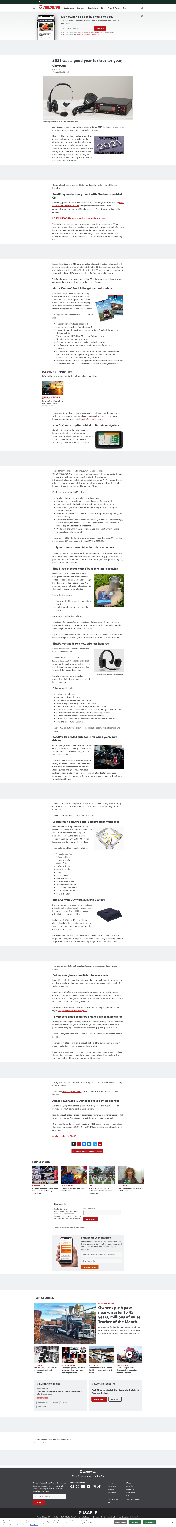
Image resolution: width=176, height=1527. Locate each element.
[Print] (74, 1144)
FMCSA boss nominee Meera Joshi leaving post (129, 1189)
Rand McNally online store (91, 419)
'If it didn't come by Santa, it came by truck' (72, 1189)
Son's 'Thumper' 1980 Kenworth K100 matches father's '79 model (127, 1370)
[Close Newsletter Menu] (141, 16)
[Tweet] (95, 1144)
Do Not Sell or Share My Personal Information (76, 1517)
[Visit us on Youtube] (88, 1486)
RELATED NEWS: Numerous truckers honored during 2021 (79, 218)
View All (115, 1399)
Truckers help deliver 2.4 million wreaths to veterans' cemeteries (100, 1190)
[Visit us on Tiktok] (99, 1486)
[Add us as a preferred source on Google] (79, 1144)
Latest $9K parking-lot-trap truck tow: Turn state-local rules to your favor (73, 1370)
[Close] (172, 1522)
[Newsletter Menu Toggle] (142, 7)
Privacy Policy (80, 34)
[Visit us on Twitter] (78, 1486)
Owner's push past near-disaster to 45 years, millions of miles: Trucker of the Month (120, 1314)
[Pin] (100, 1144)
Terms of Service (91, 34)
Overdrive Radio (38, 1186)
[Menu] (34, 7)
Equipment (38, 1365)
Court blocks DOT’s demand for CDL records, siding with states (100, 1370)
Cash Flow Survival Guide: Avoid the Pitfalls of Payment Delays (115, 1392)
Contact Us (135, 1517)
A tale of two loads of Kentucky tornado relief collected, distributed (45, 1190)
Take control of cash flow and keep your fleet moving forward (52, 403)
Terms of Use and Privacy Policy (92, 32)
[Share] (84, 1144)
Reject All (135, 1522)
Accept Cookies (149, 1522)
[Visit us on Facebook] (72, 1486)
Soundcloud (42, 1406)
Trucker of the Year (106, 1303)
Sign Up (39, 1503)
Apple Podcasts (43, 1403)
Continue (90, 1219)
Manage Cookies (100, 1517)
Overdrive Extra (67, 1186)
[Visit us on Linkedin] (83, 1486)
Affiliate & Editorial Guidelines (118, 1517)
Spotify (64, 1403)
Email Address (89, 1209)
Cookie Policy (34, 1525)
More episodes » (42, 1398)
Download (99, 1399)
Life (90, 1186)
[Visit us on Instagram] (94, 1486)
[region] (88, 1522)
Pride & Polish (122, 1365)
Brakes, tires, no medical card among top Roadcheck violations (46, 1370)
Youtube (55, 1403)
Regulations (123, 1186)
